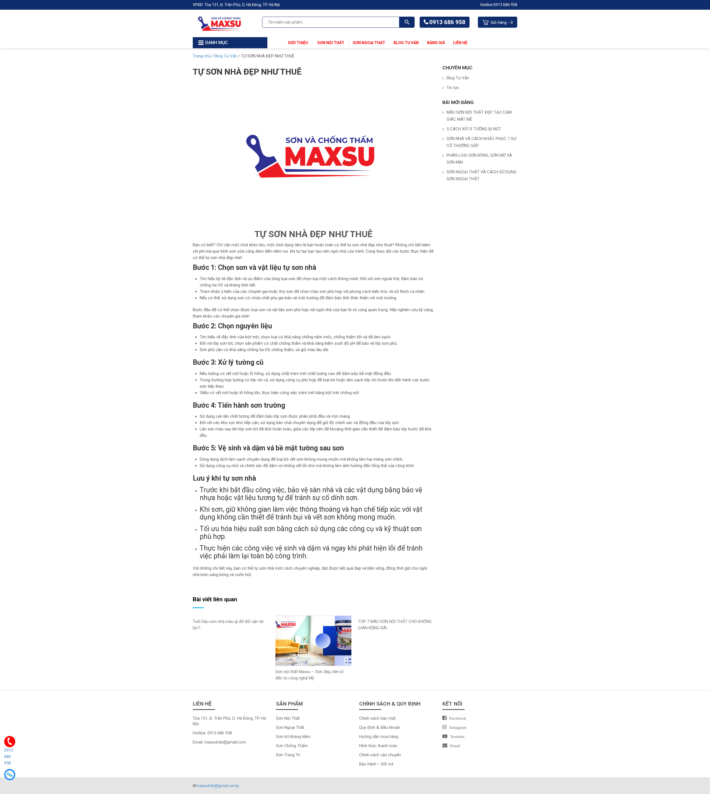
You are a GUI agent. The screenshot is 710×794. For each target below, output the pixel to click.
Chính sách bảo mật (377, 718)
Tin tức (453, 87)
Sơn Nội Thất (330, 42)
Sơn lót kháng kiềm (293, 736)
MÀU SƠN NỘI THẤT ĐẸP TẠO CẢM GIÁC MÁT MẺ (479, 116)
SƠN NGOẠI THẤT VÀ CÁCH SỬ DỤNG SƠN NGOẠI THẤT (481, 175)
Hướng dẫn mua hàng (378, 736)
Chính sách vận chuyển (380, 754)
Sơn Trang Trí (288, 754)
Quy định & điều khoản (379, 727)
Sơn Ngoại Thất (369, 42)
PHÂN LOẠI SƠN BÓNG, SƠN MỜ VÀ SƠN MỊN (479, 159)
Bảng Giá (436, 42)
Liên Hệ (460, 42)
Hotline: (486, 4)
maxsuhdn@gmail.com (225, 742)
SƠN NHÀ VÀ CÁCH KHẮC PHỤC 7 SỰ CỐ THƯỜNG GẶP (481, 142)
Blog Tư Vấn (406, 42)
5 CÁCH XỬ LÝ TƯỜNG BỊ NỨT (474, 128)
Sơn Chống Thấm (292, 745)
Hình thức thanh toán (378, 745)
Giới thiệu (298, 42)
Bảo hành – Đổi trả (376, 764)
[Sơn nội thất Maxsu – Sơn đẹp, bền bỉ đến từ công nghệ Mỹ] (313, 640)
